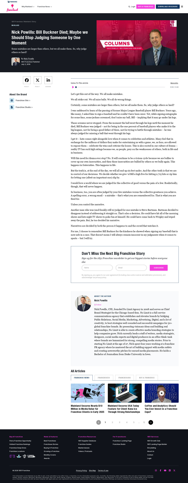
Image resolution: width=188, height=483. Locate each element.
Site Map (92, 470)
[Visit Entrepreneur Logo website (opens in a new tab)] (12, 456)
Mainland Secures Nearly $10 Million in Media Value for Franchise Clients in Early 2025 (87, 408)
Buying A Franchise (51, 448)
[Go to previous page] (98, 422)
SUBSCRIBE (159, 268)
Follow (98, 305)
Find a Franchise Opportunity (20, 441)
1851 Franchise (17, 22)
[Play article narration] (73, 87)
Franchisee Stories (51, 444)
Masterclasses (84, 448)
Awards (47, 458)
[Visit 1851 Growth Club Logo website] (31, 456)
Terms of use (103, 470)
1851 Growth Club (153, 441)
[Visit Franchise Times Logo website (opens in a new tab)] (19, 456)
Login (133, 7)
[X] (174, 470)
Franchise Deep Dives (17, 448)
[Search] (129, 6)
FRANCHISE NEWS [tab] (82, 378)
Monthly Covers (50, 455)
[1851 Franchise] (12, 8)
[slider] (76, 87)
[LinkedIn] (169, 470)
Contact (150, 455)
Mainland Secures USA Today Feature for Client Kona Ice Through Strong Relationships (124, 408)
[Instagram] (156, 470)
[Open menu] (182, 6)
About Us (150, 451)
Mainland (27, 22)
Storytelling (151, 448)
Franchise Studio (119, 444)
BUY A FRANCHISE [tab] (147, 378)
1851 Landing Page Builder (157, 444)
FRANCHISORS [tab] (124, 378)
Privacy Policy (81, 470)
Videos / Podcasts (85, 451)
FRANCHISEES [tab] (104, 378)
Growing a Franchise (51, 451)
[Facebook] (160, 470)
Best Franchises (50, 441)
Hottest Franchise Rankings (19, 444)
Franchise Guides (84, 444)
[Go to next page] (150, 422)
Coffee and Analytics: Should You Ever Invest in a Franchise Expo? (161, 408)
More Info (174, 83)
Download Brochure (168, 7)
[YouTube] (165, 470)
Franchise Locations (17, 451)
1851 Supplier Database (87, 441)
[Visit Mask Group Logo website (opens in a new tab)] (24, 456)
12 (144, 422)
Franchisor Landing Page (122, 441)
